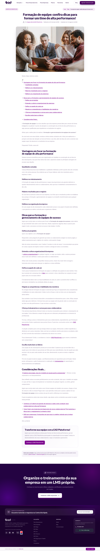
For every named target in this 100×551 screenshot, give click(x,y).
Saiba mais (21, 549)
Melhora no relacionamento (34, 88)
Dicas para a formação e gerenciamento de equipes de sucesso (44, 98)
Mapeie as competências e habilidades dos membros (41, 109)
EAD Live (36, 531)
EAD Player (36, 527)
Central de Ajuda (41, 454)
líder (43, 273)
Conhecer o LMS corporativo (49, 495)
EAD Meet (36, 529)
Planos (53, 2)
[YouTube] (13, 532)
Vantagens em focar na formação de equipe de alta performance (44, 82)
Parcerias (60, 2)
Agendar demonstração (87, 2)
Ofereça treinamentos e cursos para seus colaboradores (43, 112)
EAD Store (36, 536)
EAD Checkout (37, 534)
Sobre (67, 2)
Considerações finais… (31, 119)
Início (65, 9)
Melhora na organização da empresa (37, 94)
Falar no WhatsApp (85, 530)
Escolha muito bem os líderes (34, 115)
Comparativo (36, 543)
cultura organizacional (30, 254)
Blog (76, 2)
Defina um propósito (31, 100)
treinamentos (59, 361)
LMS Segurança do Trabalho (40, 538)
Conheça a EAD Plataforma (34, 442)
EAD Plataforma (56, 337)
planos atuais (32, 454)
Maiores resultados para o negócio (36, 91)
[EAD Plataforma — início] (8, 2)
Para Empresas (44, 2)
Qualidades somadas (31, 85)
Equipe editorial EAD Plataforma (34, 22)
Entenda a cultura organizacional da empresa (39, 103)
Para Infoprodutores (31, 2)
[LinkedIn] (9, 532)
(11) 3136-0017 (80, 526)
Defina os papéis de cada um (34, 106)
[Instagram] (6, 532)
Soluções (19, 2)
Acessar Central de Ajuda (84, 511)
